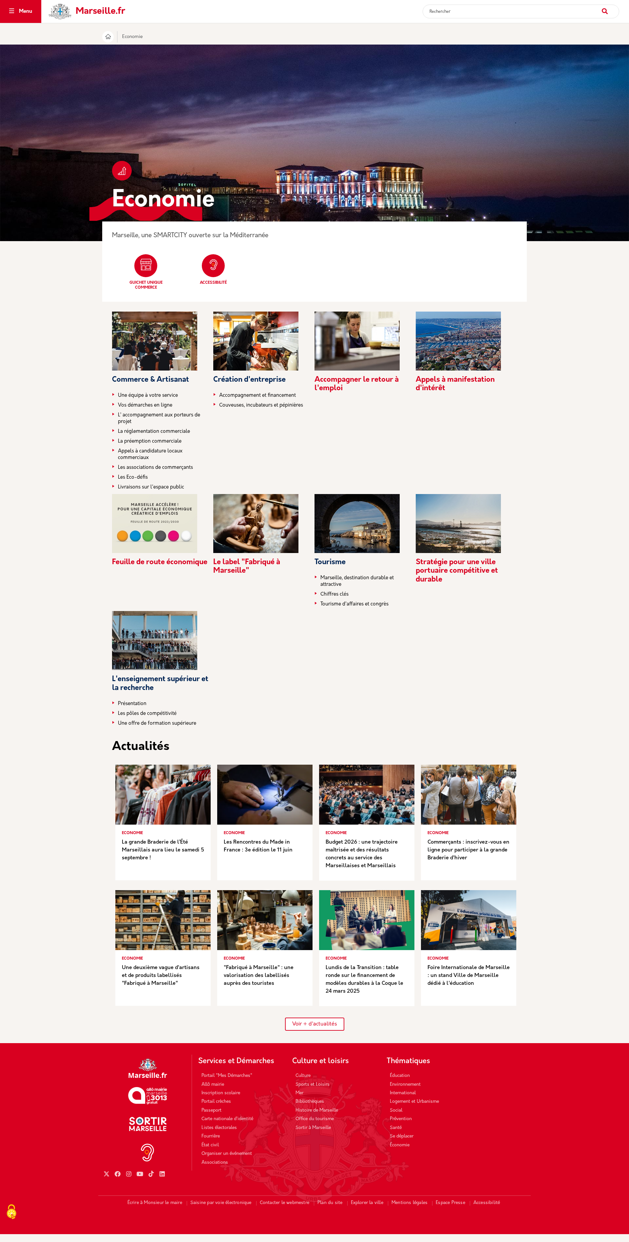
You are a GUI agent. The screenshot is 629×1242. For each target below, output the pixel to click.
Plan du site (329, 1203)
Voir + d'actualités (314, 1024)
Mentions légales (409, 1203)
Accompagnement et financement (257, 395)
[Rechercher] (610, 8)
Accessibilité (213, 283)
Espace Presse (450, 1203)
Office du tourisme (314, 1119)
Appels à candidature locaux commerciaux (150, 454)
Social (396, 1110)
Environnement (405, 1084)
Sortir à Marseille (313, 1128)
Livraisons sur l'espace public (151, 487)
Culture (303, 1076)
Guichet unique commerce (145, 285)
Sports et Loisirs (312, 1084)
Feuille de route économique (159, 562)
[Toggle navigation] (11, 12)
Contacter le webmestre (284, 1203)
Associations (214, 1162)
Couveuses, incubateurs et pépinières (261, 405)
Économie (400, 1145)
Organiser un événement (226, 1154)
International (403, 1093)
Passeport (211, 1110)
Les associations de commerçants (155, 467)
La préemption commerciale (149, 441)
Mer (299, 1093)
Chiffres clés (334, 594)
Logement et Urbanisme (414, 1101)
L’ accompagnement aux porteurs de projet (159, 418)
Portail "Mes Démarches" (226, 1076)
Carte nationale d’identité (227, 1119)
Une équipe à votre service (148, 395)
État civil (210, 1145)
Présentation (132, 703)
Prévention (401, 1119)
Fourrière (210, 1136)
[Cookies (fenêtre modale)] (11, 1212)
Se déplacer (401, 1136)
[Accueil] (108, 37)
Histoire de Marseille (316, 1110)
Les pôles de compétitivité (147, 713)
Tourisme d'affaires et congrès (354, 604)
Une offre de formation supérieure (157, 723)
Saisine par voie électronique (221, 1203)
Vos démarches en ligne (145, 405)
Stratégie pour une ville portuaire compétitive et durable (457, 571)
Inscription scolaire (220, 1093)
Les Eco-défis (133, 477)
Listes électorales (219, 1128)
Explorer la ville (367, 1203)
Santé (396, 1128)
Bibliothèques (309, 1101)
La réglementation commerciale (154, 431)
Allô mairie (212, 1084)
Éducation (400, 1076)
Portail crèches (216, 1101)
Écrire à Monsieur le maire (154, 1203)
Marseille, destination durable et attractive (357, 581)
